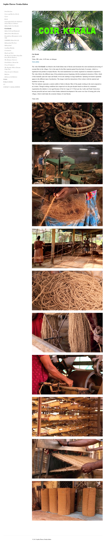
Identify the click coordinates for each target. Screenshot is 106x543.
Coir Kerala (8, 28)
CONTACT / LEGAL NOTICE (11, 87)
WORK (5, 79)
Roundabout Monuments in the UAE (13, 37)
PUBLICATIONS (8, 82)
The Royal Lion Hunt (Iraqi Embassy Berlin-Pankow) (13, 56)
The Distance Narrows (11, 60)
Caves (6, 16)
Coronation (8, 50)
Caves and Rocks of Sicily (12, 14)
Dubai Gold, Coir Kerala (12, 26)
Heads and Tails (9, 53)
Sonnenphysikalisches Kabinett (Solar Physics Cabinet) (13, 22)
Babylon (7, 74)
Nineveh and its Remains (11, 72)
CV (4, 84)
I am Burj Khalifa (9, 48)
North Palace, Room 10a (11, 62)
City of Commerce (10, 65)
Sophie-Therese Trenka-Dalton (15, 4)
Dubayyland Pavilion (11, 43)
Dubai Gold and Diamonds (12, 31)
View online (35, 62)
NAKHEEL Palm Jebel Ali (12, 40)
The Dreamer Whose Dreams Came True (12, 68)
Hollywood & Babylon (11, 77)
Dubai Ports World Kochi (12, 33)
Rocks (6, 19)
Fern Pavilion (8, 11)
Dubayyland (8, 45)
